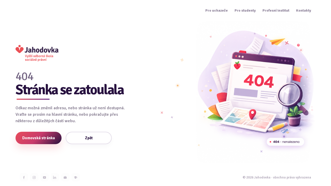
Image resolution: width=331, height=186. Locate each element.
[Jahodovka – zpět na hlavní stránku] (37, 53)
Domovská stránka (38, 138)
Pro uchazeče (216, 10)
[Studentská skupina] (76, 177)
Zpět (89, 138)
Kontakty (303, 10)
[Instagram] (34, 177)
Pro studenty (245, 10)
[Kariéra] (65, 177)
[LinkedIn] (55, 177)
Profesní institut (275, 10)
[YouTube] (45, 177)
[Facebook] (24, 177)
